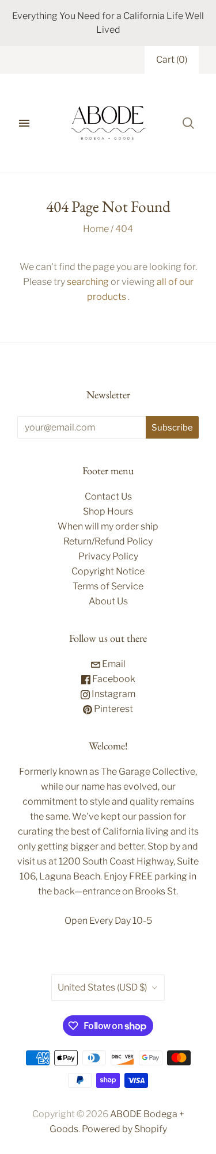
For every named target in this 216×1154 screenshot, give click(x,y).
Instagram (112, 693)
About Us (108, 601)
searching (88, 281)
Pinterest (112, 708)
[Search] (188, 123)
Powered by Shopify (124, 1128)
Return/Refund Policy (108, 541)
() (171, 59)
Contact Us (108, 496)
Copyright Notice (108, 571)
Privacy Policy (108, 556)
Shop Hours (108, 511)
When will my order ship (108, 526)
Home (96, 228)
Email (113, 663)
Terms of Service (108, 586)
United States (102, 987)
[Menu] (24, 123)
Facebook (112, 678)
